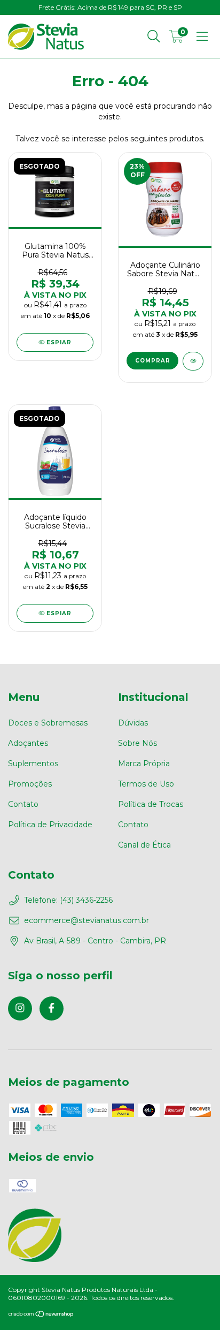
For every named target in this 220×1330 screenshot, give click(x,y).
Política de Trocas (150, 804)
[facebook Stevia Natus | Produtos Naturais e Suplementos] (52, 1008)
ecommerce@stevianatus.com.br (86, 920)
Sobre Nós (137, 743)
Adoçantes (28, 743)
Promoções (30, 784)
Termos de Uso (146, 784)
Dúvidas (133, 723)
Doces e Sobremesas (48, 723)
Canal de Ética (144, 845)
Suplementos (33, 763)
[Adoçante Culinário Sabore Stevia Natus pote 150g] (193, 361)
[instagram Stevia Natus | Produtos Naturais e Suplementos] (20, 1008)
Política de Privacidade (50, 824)
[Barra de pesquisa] (153, 36)
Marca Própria (144, 763)
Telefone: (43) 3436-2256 (68, 900)
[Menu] (202, 36)
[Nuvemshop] (41, 1315)
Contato (23, 804)
